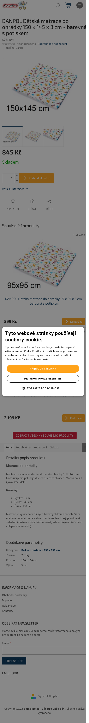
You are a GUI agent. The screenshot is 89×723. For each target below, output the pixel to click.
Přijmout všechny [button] (43, 368)
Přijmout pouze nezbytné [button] (42, 378)
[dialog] (43, 361)
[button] (42, 388)
